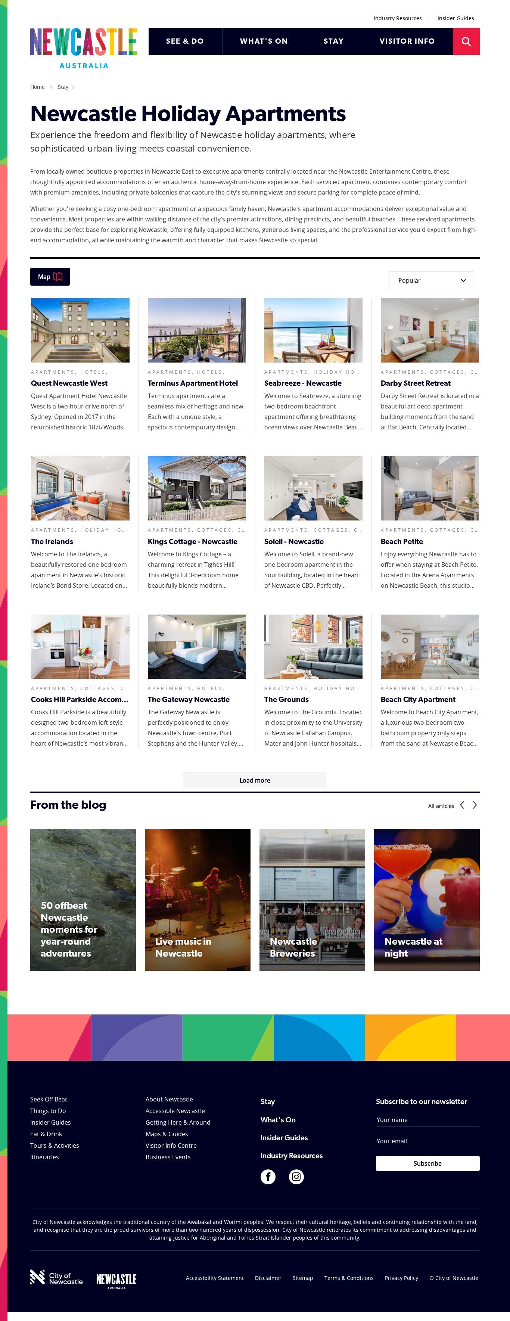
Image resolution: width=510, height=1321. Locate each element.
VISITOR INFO (407, 42)
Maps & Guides (167, 1134)
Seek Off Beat (48, 1099)
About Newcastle (169, 1099)
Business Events (168, 1157)
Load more (255, 780)
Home (37, 86)
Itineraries (44, 1157)
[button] (460, 806)
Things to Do (48, 1111)
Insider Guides (456, 18)
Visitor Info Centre (171, 1145)
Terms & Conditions (349, 1277)
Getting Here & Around (178, 1122)
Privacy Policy (401, 1277)
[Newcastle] (116, 1281)
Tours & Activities (54, 1145)
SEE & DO (185, 42)
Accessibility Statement (215, 1277)
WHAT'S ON (264, 42)
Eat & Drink (46, 1134)
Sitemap (303, 1277)
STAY (334, 42)
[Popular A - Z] (429, 280)
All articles (441, 805)
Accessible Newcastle (175, 1111)
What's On (278, 1120)
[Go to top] (495, 1306)
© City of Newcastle (453, 1277)
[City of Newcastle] (56, 1276)
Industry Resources (398, 18)
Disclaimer (268, 1277)
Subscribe (428, 1163)
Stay (63, 86)
